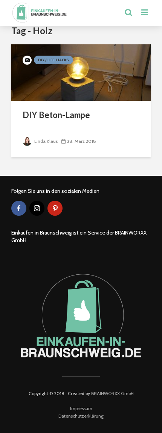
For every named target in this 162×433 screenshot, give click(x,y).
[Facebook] (18, 208)
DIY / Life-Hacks (53, 60)
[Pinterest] (55, 208)
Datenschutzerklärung (81, 416)
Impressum (81, 408)
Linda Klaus (45, 141)
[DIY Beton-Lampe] (81, 72)
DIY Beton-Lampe (56, 115)
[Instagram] (36, 208)
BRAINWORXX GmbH (112, 393)
